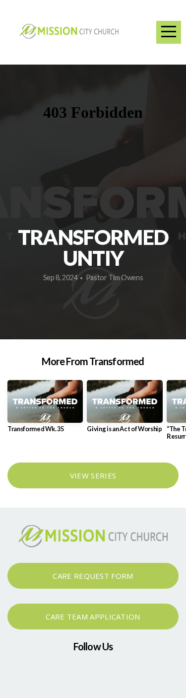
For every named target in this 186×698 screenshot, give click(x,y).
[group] (45, 410)
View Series (93, 475)
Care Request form (93, 576)
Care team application (93, 616)
